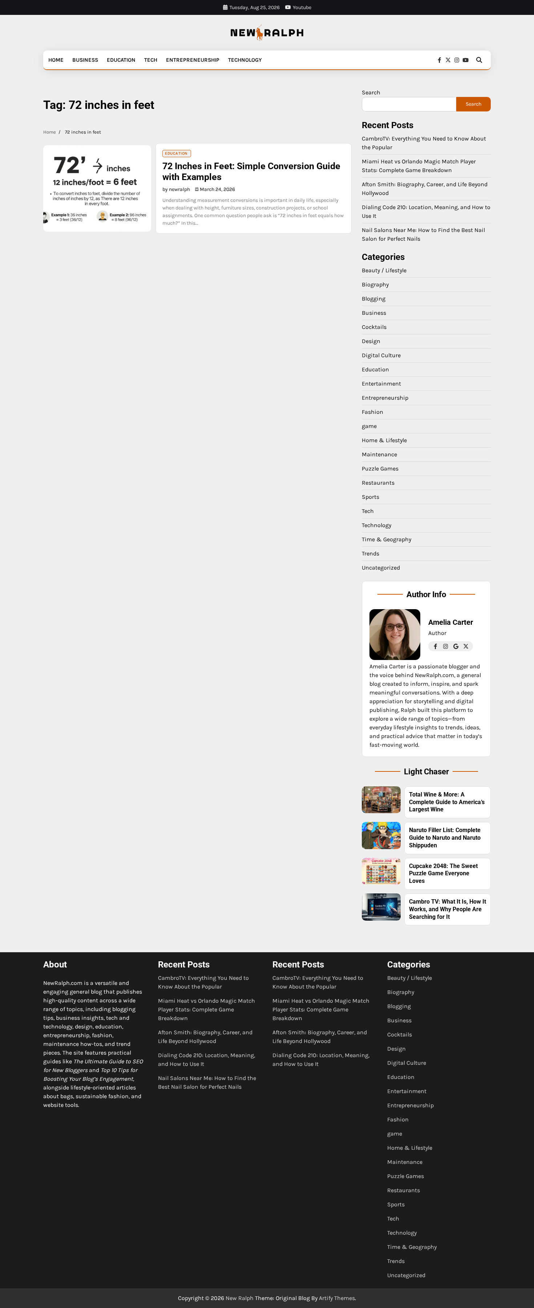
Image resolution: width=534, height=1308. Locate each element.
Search (371, 92)
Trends (370, 553)
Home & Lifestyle (384, 440)
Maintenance (379, 454)
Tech (150, 60)
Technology (245, 60)
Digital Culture (381, 355)
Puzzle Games (380, 468)
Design (371, 341)
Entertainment (381, 383)
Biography (375, 284)
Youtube (302, 7)
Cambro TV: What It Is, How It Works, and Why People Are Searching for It (447, 909)
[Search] (479, 59)
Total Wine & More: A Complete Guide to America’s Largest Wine (447, 802)
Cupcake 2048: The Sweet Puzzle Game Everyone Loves (443, 874)
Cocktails (374, 326)
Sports (370, 496)
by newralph (176, 189)
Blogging (373, 298)
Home (56, 60)
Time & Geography (386, 539)
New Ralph (240, 1298)
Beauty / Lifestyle (384, 270)
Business (85, 60)
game (369, 426)
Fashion (372, 411)
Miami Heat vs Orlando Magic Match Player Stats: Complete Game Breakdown (206, 1009)
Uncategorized (381, 567)
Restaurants (378, 482)
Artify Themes (337, 1298)
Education (121, 60)
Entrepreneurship (192, 60)
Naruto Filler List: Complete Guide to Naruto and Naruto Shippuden (445, 838)
